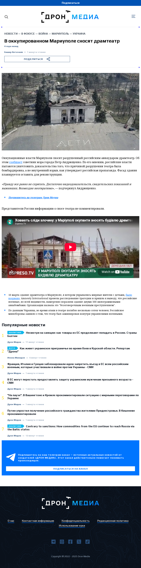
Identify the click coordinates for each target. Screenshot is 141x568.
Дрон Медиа (14, 342)
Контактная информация (38, 520)
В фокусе (28, 33)
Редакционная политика (112, 520)
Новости (11, 33)
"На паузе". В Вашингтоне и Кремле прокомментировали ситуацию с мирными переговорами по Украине (73, 397)
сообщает (15, 162)
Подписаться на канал (70, 468)
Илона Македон (16, 358)
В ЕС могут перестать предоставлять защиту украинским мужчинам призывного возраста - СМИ (70, 381)
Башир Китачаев (13, 52)
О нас (11, 520)
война (43, 33)
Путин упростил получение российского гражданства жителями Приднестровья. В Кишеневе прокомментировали (71, 412)
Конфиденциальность (76, 520)
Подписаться (70, 2)
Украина (79, 33)
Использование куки (72, 525)
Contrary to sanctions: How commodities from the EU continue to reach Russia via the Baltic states (70, 428)
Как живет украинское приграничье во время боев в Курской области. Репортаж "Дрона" (68, 350)
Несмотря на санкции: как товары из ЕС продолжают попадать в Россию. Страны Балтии (72, 334)
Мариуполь (60, 33)
